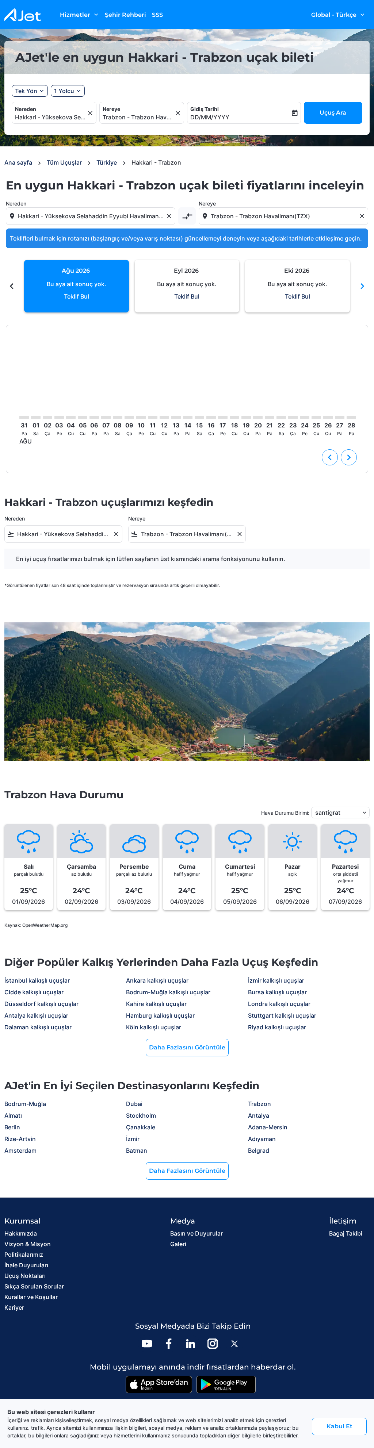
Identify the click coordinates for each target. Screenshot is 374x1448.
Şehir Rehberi (125, 14)
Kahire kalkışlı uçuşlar (156, 1003)
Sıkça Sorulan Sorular (34, 1286)
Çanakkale (140, 1127)
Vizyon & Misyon (27, 1244)
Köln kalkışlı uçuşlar (153, 1027)
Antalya (258, 1115)
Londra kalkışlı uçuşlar (279, 1003)
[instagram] (212, 1343)
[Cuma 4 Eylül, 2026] (71, 417)
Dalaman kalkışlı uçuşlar (38, 1027)
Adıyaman (262, 1138)
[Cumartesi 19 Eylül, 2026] (246, 417)
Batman (136, 1150)
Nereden (25, 109)
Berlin (12, 1127)
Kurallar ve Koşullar (31, 1297)
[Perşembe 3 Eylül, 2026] (59, 417)
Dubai (134, 1103)
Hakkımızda (20, 1233)
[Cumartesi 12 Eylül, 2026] (164, 417)
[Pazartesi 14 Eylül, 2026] (187, 417)
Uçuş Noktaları (25, 1275)
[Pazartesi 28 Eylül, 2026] (351, 417)
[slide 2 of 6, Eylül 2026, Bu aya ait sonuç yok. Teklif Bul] (187, 286)
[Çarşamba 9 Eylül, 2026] (129, 417)
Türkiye (106, 162)
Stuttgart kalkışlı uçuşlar (282, 1015)
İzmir (133, 1138)
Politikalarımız (23, 1254)
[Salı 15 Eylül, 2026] (199, 417)
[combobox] (50, 117)
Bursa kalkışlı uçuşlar (277, 992)
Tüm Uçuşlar (64, 162)
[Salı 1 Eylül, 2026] (36, 417)
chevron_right (362, 286)
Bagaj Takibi (345, 1233)
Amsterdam (20, 1150)
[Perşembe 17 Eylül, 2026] (223, 417)
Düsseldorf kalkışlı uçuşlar (41, 1003)
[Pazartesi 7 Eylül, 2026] (106, 417)
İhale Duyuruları (26, 1265)
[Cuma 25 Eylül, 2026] (316, 417)
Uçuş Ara (333, 112)
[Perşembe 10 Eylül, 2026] (141, 417)
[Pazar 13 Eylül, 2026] (176, 417)
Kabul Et (339, 1426)
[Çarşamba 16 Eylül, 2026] (211, 417)
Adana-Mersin (267, 1127)
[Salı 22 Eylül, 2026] (281, 417)
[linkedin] (190, 1343)
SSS (157, 14)
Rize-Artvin (20, 1138)
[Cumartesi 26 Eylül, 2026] (328, 417)
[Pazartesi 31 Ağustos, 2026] (24, 417)
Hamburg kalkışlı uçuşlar (160, 1015)
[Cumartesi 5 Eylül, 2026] (82, 417)
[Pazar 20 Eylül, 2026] (258, 417)
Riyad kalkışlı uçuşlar (277, 1027)
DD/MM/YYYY (209, 117)
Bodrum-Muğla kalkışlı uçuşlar (168, 992)
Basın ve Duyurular (196, 1233)
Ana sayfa (18, 162)
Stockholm (141, 1115)
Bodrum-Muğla (25, 1103)
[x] (234, 1343)
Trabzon (259, 1103)
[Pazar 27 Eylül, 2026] (339, 417)
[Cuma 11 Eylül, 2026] (152, 417)
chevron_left (12, 286)
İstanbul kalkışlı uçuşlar (37, 980)
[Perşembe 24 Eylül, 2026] (304, 417)
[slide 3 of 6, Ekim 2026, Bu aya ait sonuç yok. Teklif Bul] (297, 286)
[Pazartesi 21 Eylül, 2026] (269, 417)
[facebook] (169, 1343)
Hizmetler (80, 14)
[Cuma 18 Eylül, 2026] (234, 417)
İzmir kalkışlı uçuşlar (276, 980)
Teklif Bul (76, 296)
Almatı (13, 1115)
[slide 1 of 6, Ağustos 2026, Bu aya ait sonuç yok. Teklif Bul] (76, 286)
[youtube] (147, 1343)
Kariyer (14, 1307)
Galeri (178, 1244)
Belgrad (258, 1150)
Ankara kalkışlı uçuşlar (157, 980)
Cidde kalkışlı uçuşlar (34, 992)
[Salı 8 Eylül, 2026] (117, 417)
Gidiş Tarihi (204, 109)
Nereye (111, 109)
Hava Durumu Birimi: (285, 813)
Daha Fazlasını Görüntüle (187, 1047)
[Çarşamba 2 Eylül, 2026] (47, 417)
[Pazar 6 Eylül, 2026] (94, 417)
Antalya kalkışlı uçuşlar (36, 1015)
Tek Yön (26, 91)
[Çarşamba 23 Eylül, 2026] (293, 417)
